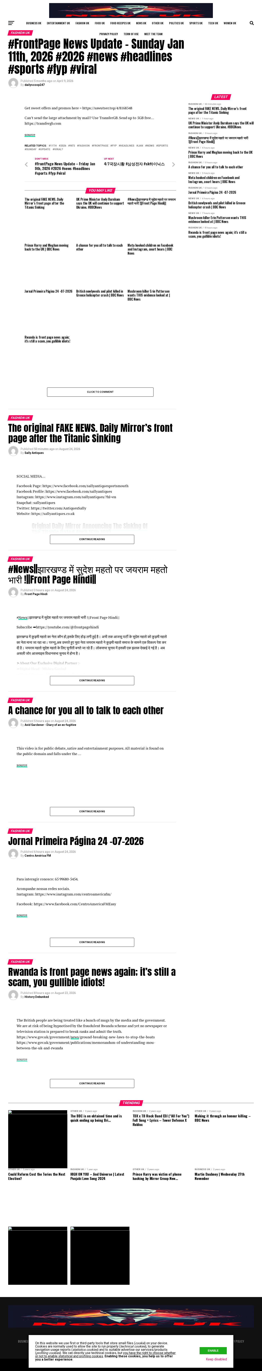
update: (45, 149)
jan (140, 145)
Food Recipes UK (120, 23)
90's (72, 145)
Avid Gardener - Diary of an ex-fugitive (50, 724)
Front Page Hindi (36, 594)
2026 (63, 145)
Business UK (33, 23)
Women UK (230, 23)
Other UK (157, 23)
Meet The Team (153, 34)
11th (53, 145)
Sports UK (195, 23)
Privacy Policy (108, 34)
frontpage (100, 145)
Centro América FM (38, 855)
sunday (31, 149)
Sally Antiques (34, 452)
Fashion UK (82, 23)
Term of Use (131, 34)
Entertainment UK (58, 23)
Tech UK (213, 23)
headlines (127, 145)
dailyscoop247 (35, 84)
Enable (213, 1350)
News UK (141, 23)
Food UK (100, 23)
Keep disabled (216, 1359)
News (22, 617)
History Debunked (37, 996)
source (30, 134)
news (150, 145)
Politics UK (176, 23)
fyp (114, 145)
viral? (58, 149)
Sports (163, 145)
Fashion (84, 145)
